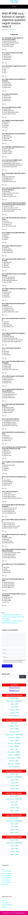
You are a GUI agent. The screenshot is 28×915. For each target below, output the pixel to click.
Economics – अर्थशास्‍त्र (14, 737)
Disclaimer (4, 906)
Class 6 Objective (6, 875)
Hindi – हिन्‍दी (14, 707)
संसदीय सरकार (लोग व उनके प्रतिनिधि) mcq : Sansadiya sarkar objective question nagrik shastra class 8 (13, 616)
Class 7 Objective (6, 877)
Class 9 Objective (6, 882)
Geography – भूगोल (14, 731)
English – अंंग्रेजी (14, 712)
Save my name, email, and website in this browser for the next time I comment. (14, 661)
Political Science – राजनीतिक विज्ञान (14, 734)
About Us (4, 900)
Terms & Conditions (7, 904)
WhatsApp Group (14, 690)
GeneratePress (21, 913)
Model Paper (5, 884)
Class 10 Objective (14, 715)
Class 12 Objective (7, 873)
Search (22, 676)
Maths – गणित (14, 704)
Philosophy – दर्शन (12, 763)
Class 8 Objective (6, 880)
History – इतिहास (14, 728)
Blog (4, 612)
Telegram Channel (14, 688)
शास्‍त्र (18, 763)
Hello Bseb (14, 1)
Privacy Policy (5, 902)
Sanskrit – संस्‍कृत (14, 709)
